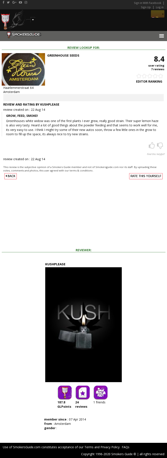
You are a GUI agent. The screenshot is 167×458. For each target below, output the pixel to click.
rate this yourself (145, 176)
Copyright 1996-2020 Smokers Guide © (108, 454)
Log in (160, 7)
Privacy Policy (110, 447)
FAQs (125, 447)
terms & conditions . (82, 170)
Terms (89, 447)
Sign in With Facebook (148, 3)
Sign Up (146, 7)
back (11, 176)
